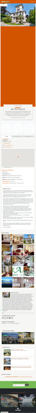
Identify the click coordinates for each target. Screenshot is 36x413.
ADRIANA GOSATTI (14, 292)
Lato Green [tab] (17, 136)
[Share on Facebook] (3, 318)
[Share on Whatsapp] (5, 318)
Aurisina (21, 400)
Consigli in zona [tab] (28, 136)
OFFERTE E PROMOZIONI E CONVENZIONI (18, 392)
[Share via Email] (12, 318)
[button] (18, 157)
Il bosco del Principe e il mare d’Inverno (8, 402)
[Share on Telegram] (7, 318)
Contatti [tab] (6, 136)
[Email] (2, 313)
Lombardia (20, 105)
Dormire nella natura (21, 376)
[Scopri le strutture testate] (6, 128)
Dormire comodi (18, 107)
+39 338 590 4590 (6, 143)
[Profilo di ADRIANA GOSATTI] (6, 295)
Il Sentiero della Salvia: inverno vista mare (26, 402)
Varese (16, 105)
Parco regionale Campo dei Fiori (25, 337)
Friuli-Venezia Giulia (7, 400)
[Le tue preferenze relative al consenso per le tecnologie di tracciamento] (1, 310)
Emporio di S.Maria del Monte (8, 337)
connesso (8, 323)
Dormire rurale (29, 376)
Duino (3, 400)
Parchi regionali (21, 335)
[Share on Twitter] (10, 318)
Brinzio (20, 336)
